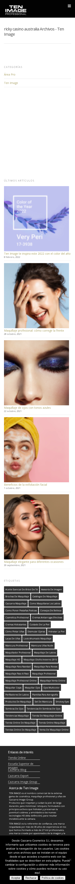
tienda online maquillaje (52, 722)
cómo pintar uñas (14, 631)
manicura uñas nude (42, 645)
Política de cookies (53, 877)
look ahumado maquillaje (37, 638)
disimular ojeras (36, 631)
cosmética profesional (17, 617)
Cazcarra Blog (17, 770)
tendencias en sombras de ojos (43, 708)
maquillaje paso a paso (17, 673)
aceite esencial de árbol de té (21, 589)
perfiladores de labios (17, 694)
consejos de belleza (50, 610)
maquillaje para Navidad (18, 666)
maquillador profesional (18, 652)
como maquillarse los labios (45, 603)
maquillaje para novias (45, 666)
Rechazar (30, 877)
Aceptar (15, 877)
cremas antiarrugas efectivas (47, 617)
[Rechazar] (70, 860)
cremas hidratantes (15, 624)
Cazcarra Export (18, 776)
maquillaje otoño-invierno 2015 (40, 659)
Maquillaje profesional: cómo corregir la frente (34, 330)
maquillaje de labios (45, 652)
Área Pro (9, 74)
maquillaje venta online (52, 680)
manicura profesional (16, 645)
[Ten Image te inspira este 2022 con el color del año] (36, 218)
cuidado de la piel (39, 624)
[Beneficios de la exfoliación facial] (36, 449)
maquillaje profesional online (21, 680)
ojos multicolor (51, 687)
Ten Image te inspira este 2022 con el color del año (37, 253)
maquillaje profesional (44, 673)
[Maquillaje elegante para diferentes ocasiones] (36, 526)
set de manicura (43, 701)
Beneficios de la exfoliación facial (25, 484)
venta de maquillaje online (54, 729)
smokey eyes (62, 701)
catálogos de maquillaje (44, 596)
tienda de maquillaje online (47, 715)
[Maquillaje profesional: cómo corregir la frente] (36, 295)
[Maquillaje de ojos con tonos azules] (36, 372)
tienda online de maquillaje (20, 722)
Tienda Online (17, 758)
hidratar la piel (56, 631)
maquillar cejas (13, 687)
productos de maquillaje (18, 701)
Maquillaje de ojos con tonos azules (27, 408)
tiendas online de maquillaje (20, 729)
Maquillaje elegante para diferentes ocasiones (34, 562)
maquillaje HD (12, 659)
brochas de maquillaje (17, 596)
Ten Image (11, 83)
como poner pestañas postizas (21, 610)
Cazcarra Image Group (22, 782)
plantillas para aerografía (45, 694)
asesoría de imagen (51, 589)
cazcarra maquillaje (15, 603)
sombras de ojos (14, 708)
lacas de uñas (12, 638)
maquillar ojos (32, 687)
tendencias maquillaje (17, 715)
